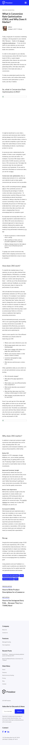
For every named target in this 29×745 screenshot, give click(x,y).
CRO (22, 575)
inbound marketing (8, 579)
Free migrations (6, 645)
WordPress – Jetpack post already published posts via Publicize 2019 (13, 655)
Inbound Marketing (8, 10)
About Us (4, 629)
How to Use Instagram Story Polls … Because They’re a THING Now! (13, 603)
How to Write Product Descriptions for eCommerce (13, 591)
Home (3, 669)
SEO (17, 579)
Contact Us (5, 632)
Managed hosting (6, 642)
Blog (3, 681)
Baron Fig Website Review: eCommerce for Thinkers (12, 659)
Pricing (4, 678)
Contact (4, 684)
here (11, 171)
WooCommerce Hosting (8, 675)
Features (4, 672)
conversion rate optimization (11, 575)
